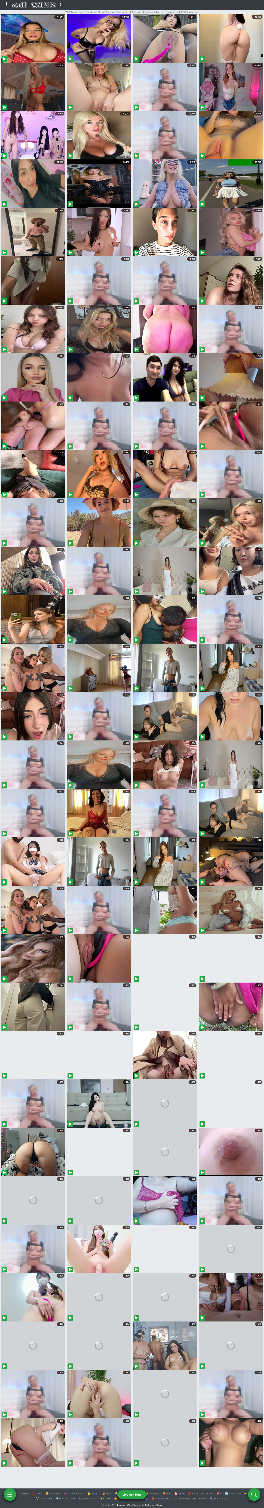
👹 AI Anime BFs (161, 1498)
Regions (121, 1505)
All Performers (149, 1505)
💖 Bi (219, 1493)
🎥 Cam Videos (181, 1498)
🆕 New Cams (233, 1493)
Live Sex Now (132, 1494)
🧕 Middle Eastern (74, 1493)
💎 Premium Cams (66, 1498)
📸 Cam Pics (200, 1498)
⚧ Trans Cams (44, 1498)
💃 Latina (37, 1493)
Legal (159, 1505)
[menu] (10, 1494)
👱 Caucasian (53, 1493)
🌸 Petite (179, 1493)
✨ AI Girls (105, 1498)
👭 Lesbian (207, 1493)
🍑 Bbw (167, 1493)
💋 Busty (193, 1493)
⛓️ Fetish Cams (87, 1498)
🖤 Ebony (23, 1493)
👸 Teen (107, 1493)
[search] (254, 1494)
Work (129, 1505)
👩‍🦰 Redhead (152, 1493)
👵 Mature (93, 1493)
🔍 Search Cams (219, 1498)
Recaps (136, 1505)
